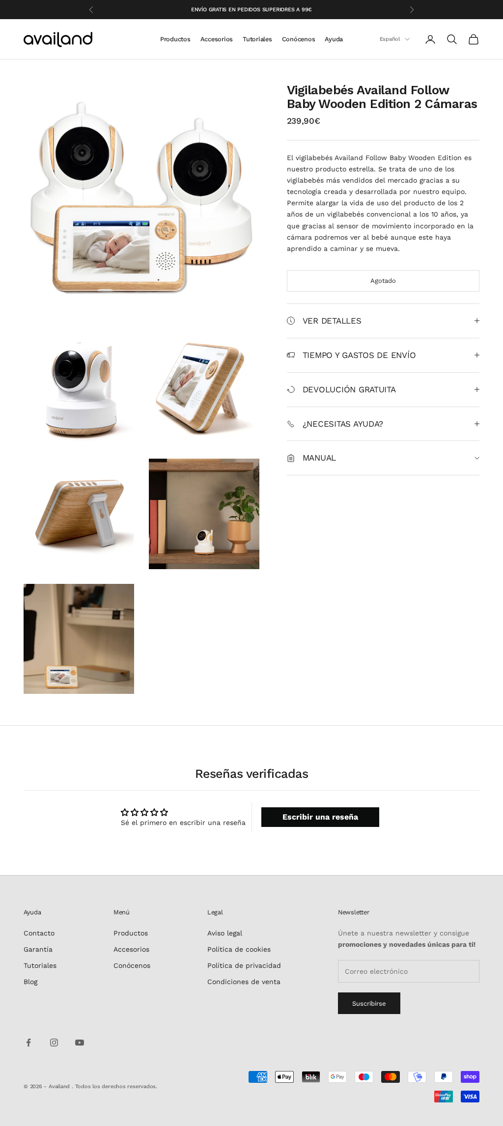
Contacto (39, 933)
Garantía (38, 949)
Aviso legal (224, 933)
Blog (30, 982)
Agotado (383, 280)
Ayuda (334, 39)
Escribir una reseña (320, 817)
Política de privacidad (244, 965)
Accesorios (216, 39)
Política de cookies (239, 949)
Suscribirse (369, 1003)
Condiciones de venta (243, 982)
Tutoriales (257, 39)
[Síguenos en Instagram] (54, 1042)
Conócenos (298, 39)
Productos (175, 39)
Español (390, 39)
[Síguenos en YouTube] (79, 1042)
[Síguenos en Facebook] (28, 1042)
